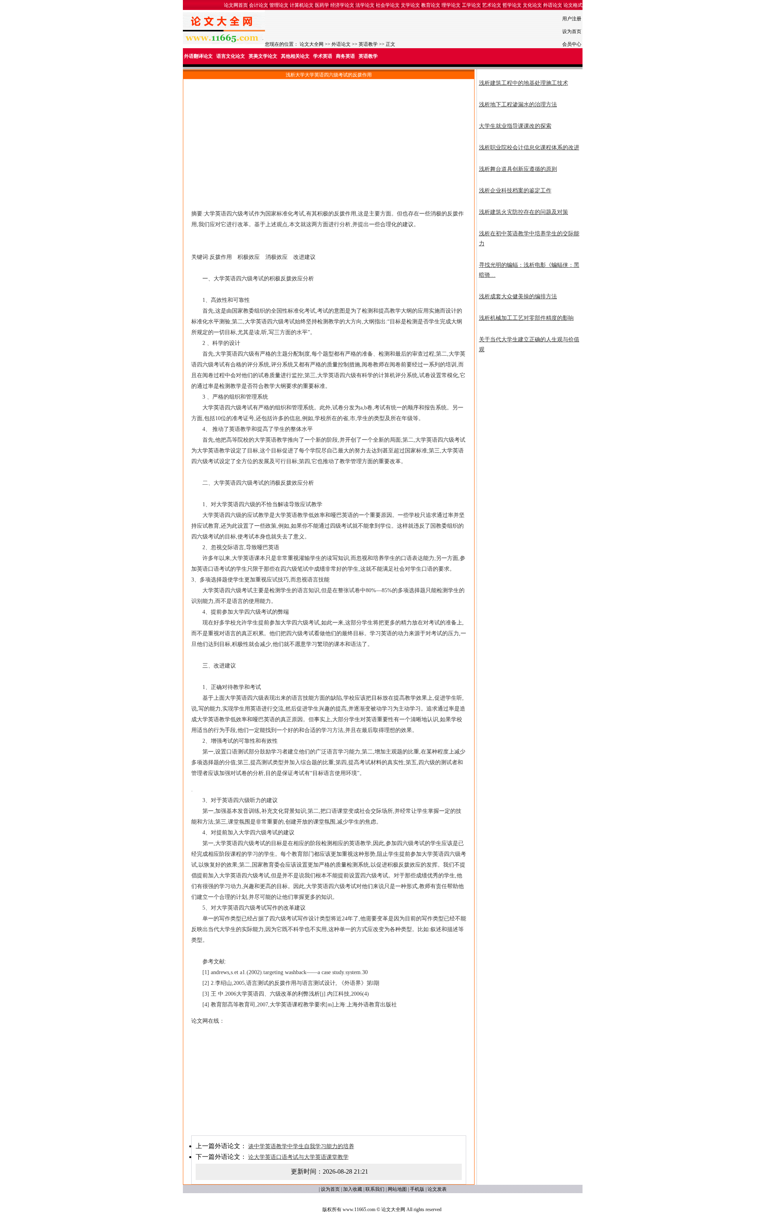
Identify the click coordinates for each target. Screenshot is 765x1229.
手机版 (417, 1189)
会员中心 (571, 44)
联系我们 (374, 1189)
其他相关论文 (295, 56)
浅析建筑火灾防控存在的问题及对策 (523, 212)
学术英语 (322, 56)
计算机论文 (302, 5)
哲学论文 (512, 5)
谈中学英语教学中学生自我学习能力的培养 (301, 1146)
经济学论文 (342, 5)
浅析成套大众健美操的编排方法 (518, 296)
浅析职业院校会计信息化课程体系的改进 (529, 148)
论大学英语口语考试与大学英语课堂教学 (298, 1157)
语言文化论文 (230, 56)
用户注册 (571, 19)
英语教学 (368, 44)
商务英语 (345, 56)
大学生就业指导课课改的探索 (515, 126)
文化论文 (532, 5)
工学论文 (471, 5)
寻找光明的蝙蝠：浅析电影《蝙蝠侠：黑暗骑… (529, 270)
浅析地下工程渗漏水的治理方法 (518, 105)
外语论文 (552, 5)
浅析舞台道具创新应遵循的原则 (518, 169)
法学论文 (365, 5)
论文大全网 (312, 44)
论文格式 (573, 5)
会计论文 (258, 5)
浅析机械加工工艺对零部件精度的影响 (526, 318)
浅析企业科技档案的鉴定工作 (515, 191)
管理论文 (278, 5)
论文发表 (437, 1189)
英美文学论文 (263, 56)
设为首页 (571, 31)
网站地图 (397, 1189)
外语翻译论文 (198, 56)
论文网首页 (236, 5)
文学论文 (410, 5)
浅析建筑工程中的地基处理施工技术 (523, 83)
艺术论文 (491, 5)
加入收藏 (352, 1189)
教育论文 (430, 5)
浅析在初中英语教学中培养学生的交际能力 (529, 239)
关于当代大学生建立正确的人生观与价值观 (529, 344)
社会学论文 (388, 5)
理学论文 (451, 5)
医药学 (322, 5)
